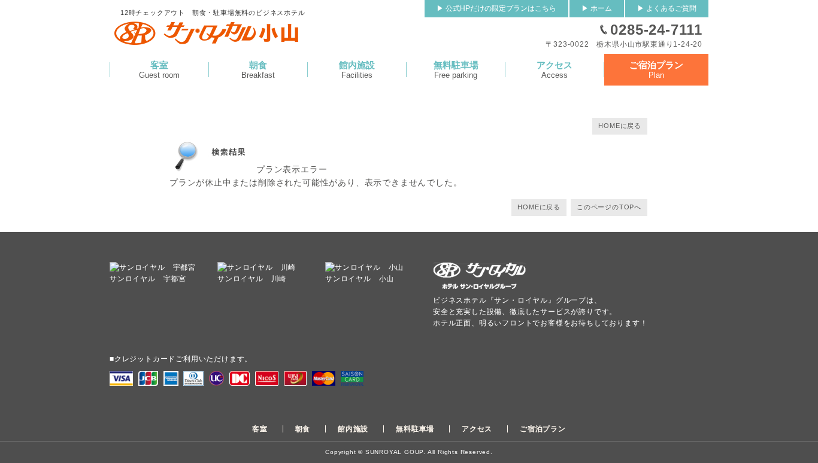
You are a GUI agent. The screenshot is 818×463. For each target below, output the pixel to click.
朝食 (303, 429)
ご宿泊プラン (543, 429)
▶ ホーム (596, 8)
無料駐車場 (415, 429)
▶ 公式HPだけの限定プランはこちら (496, 8)
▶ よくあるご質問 (666, 8)
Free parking (456, 70)
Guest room (159, 70)
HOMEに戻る (619, 125)
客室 (260, 429)
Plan (656, 70)
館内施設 (353, 429)
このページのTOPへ (609, 207)
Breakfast (258, 70)
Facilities (357, 70)
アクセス (477, 429)
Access (554, 70)
